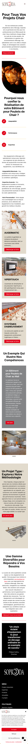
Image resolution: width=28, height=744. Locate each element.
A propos (4, 698)
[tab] (12, 456)
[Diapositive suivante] (25, 443)
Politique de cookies (10, 741)
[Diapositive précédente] (3, 443)
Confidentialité (18, 741)
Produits (4, 692)
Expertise (5, 690)
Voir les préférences (14, 738)
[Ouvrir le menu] (24, 4)
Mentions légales (7, 707)
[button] (25, 711)
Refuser (14, 734)
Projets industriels (7, 687)
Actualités (5, 695)
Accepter (14, 729)
